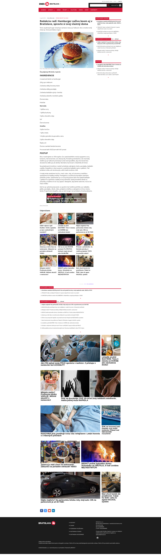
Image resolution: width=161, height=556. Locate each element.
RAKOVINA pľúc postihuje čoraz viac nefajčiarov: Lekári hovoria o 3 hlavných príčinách (109, 47)
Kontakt (72, 522)
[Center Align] (108, 5)
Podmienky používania (76, 528)
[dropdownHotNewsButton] (108, 77)
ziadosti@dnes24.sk (101, 534)
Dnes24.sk (56, 68)
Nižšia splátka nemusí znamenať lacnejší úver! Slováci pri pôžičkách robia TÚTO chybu (63, 328)
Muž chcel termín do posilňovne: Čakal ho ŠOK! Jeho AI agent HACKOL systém (61, 320)
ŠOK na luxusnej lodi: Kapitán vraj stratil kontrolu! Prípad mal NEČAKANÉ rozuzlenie (62, 317)
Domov (43, 10)
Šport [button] (65, 10)
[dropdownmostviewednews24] (108, 55)
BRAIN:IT (73, 547)
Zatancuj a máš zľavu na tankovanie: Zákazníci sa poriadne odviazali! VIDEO (60, 315)
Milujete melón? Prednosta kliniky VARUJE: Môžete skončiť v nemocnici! (107, 51)
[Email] (49, 510)
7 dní (112, 39)
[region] (60, 4)
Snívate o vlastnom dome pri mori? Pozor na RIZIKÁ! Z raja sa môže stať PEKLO (61, 325)
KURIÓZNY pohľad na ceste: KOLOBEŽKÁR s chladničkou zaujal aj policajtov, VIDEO (108, 32)
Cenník (72, 525)
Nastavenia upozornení (77, 534)
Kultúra (74, 10)
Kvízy (86, 10)
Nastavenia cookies (75, 531)
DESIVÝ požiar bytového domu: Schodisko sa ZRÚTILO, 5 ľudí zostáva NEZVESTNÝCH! (63, 312)
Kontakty (94, 10)
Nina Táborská (50, 18)
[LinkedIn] (53, 510)
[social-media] (97, 538)
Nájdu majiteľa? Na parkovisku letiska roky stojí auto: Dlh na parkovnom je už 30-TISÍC (109, 42)
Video (81, 10)
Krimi (58, 10)
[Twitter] (45, 510)
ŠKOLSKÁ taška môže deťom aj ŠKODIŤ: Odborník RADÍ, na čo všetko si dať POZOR (107, 73)
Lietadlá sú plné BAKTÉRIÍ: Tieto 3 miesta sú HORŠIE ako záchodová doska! (109, 65)
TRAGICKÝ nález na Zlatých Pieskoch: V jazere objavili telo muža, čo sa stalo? (108, 28)
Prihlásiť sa (114, 5)
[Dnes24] (54, 4)
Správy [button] (51, 10)
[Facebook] (41, 510)
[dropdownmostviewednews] (108, 36)
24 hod (116, 39)
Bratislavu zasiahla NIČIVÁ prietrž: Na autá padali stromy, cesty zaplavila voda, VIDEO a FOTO (109, 23)
